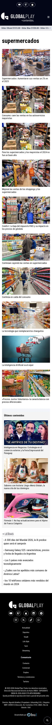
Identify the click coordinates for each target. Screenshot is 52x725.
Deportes (26, 632)
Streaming (26, 651)
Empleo (26, 672)
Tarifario (26, 682)
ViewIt (26, 637)
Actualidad (26, 628)
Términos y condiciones (26, 677)
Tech (26, 646)
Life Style (26, 641)
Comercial (26, 668)
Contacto (26, 663)
